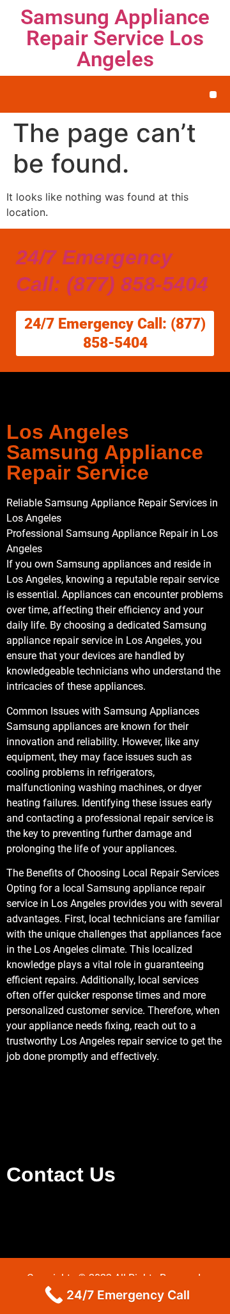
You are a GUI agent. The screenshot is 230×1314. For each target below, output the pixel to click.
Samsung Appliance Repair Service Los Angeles (115, 37)
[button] (213, 94)
